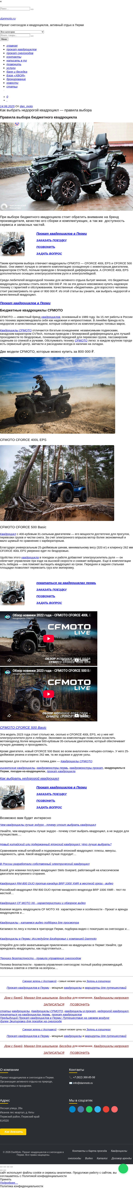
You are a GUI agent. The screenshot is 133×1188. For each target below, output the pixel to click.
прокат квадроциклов (21, 49)
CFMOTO (81, 340)
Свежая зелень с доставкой (39, 981)
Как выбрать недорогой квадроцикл (29, 778)
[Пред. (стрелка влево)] (1, 1170)
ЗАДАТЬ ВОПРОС (49, 253)
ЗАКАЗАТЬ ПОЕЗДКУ (51, 240)
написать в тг (16, 60)
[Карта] (114, 1109)
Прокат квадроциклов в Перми (28, 987)
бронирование (16, 79)
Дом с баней (13, 997)
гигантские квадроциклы (17, 768)
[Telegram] (72, 1109)
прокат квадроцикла (61, 771)
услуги (11, 68)
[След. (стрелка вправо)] (4, 1170)
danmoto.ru (8, 18)
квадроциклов (50, 317)
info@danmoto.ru (83, 1083)
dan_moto (26, 106)
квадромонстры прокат (86, 768)
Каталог (102, 1158)
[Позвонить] (97, 1109)
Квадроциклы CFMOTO (16, 330)
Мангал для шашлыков (41, 997)
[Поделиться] (8, 1166)
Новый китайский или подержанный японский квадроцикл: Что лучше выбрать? (56, 844)
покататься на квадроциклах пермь (25, 1014)
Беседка (65, 997)
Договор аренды (122, 1158)
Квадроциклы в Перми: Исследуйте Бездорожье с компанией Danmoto (48, 938)
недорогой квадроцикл (112, 1011)
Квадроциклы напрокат (111, 997)
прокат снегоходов (19, 53)
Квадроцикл (8, 534)
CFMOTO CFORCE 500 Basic (23, 727)
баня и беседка (16, 71)
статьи (12, 86)
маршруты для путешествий (105, 987)
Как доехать (14, 1131)
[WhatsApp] (89, 1109)
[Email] (106, 1109)
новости (12, 83)
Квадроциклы (119, 1151)
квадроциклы (73, 987)
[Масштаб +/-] (1, 1166)
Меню (4, 39)
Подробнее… (9, 1182)
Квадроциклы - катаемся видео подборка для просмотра (39, 922)
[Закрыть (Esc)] (11, 1166)
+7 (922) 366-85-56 (84, 1077)
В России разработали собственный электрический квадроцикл (45, 864)
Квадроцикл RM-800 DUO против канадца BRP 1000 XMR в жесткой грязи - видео (56, 883)
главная (12, 45)
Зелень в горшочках (98, 981)
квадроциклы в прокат (80, 1011)
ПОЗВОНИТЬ (45, 247)
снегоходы (74, 1158)
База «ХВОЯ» (15, 75)
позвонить (13, 64)
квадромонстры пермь (52, 768)
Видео (89, 1158)
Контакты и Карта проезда (89, 1151)
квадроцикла (30, 557)
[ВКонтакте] (81, 1109)
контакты (13, 57)
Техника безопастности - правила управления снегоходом (40, 958)
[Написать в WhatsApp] (123, 1168)
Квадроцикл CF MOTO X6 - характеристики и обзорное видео (43, 903)
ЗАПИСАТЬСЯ (54, 1004)
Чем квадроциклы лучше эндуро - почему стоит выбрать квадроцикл (48, 824)
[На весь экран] (4, 1166)
